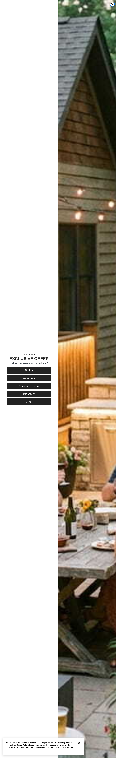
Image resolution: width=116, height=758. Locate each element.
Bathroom (29, 393)
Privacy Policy (61, 747)
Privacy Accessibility (41, 747)
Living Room (29, 378)
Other (29, 401)
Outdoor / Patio (29, 385)
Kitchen (29, 370)
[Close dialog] (112, 4)
